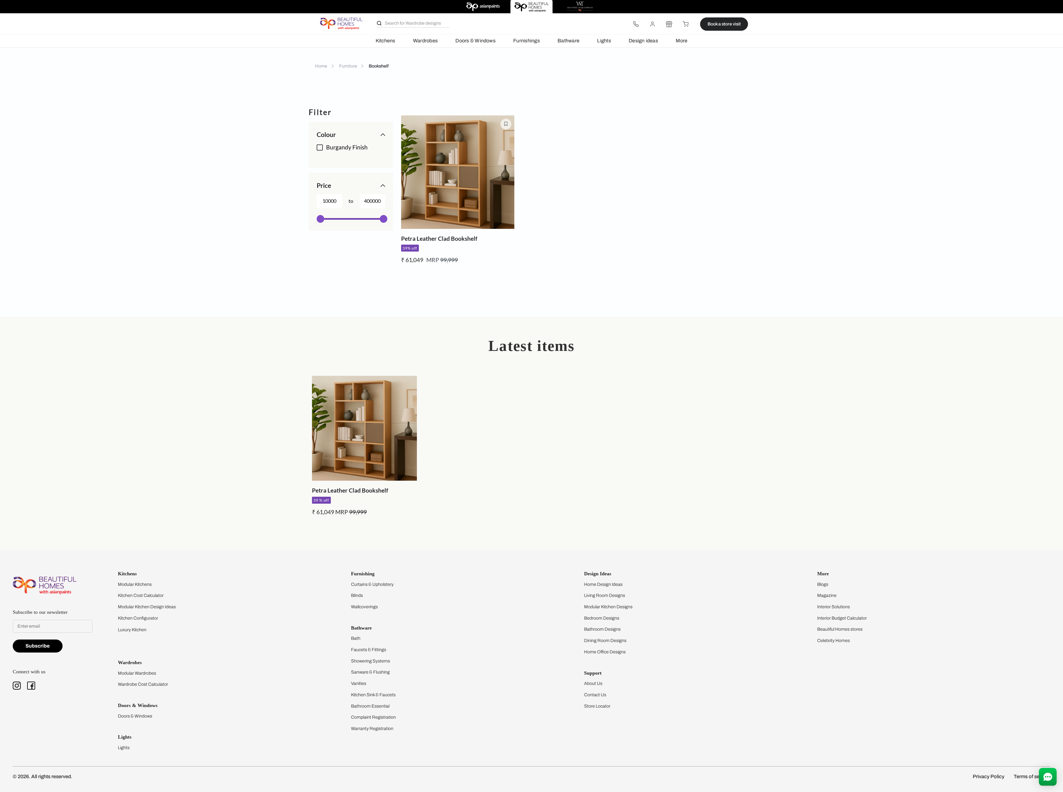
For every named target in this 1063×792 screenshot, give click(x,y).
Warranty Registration (372, 728)
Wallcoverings (364, 606)
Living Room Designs (604, 595)
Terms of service (1032, 776)
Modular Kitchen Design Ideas (147, 606)
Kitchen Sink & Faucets (373, 694)
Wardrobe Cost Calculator (143, 684)
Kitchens (385, 40)
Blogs (822, 584)
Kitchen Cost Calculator (141, 595)
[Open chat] (1048, 777)
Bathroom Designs (602, 629)
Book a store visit (724, 24)
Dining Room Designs (605, 640)
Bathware (568, 40)
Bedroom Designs (601, 618)
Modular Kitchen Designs (608, 606)
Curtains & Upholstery (372, 584)
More (681, 40)
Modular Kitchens (135, 584)
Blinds (357, 595)
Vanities (358, 683)
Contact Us (595, 694)
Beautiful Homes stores (840, 629)
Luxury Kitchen (132, 629)
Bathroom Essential (370, 706)
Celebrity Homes (833, 640)
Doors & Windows (475, 40)
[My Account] (652, 24)
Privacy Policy (988, 776)
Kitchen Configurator (138, 618)
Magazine (827, 595)
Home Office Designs (605, 651)
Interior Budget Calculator (842, 618)
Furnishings (526, 40)
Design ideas (643, 40)
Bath (355, 638)
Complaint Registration (373, 717)
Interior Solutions (833, 606)
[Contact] (635, 24)
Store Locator (597, 706)
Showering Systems (370, 661)
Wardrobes (425, 40)
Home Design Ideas (603, 584)
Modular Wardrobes (137, 673)
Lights (604, 40)
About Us (593, 683)
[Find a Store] (669, 24)
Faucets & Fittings (368, 649)
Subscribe (37, 646)
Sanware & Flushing (370, 672)
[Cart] (685, 24)
